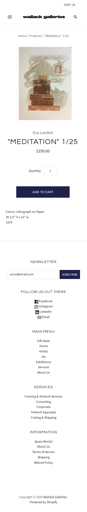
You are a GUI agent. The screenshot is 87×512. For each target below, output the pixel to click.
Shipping (44, 457)
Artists (43, 351)
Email (45, 317)
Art (44, 356)
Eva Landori (43, 133)
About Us (43, 372)
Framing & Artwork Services (43, 396)
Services (43, 367)
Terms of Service (43, 452)
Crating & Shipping (43, 417)
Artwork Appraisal (43, 412)
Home (22, 36)
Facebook (45, 301)
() (69, 5)
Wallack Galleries (55, 497)
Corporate (43, 407)
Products (35, 36)
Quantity (35, 171)
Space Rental (43, 441)
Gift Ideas (43, 341)
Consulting (43, 402)
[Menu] (10, 17)
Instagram (45, 306)
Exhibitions (43, 362)
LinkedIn (45, 311)
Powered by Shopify (43, 502)
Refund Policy (43, 462)
